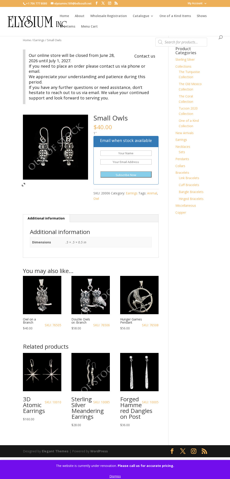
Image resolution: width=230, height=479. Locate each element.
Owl (96, 198)
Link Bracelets (189, 178)
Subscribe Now (126, 175)
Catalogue (141, 16)
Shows (202, 16)
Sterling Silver (185, 59)
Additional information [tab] (46, 218)
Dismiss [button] (115, 476)
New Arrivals (184, 133)
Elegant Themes (55, 451)
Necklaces (182, 146)
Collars (180, 166)
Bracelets (182, 172)
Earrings (38, 40)
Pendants (182, 159)
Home (64, 16)
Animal (152, 193)
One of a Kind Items (175, 16)
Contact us (144, 56)
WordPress (99, 451)
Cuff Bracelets (189, 185)
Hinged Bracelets (191, 199)
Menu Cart (89, 26)
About (79, 16)
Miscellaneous (185, 205)
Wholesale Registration (108, 16)
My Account (195, 3)
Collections (183, 66)
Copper (180, 212)
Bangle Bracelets (191, 192)
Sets (182, 152)
